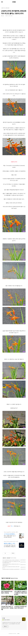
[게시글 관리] (8, 553)
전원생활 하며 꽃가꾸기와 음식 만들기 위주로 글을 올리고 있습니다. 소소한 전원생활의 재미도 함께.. (11, 623)
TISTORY (14, 633)
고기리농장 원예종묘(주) (9, 534)
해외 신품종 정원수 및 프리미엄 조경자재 (10, 536)
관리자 (18, 633)
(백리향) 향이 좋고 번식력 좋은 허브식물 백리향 (10, 569)
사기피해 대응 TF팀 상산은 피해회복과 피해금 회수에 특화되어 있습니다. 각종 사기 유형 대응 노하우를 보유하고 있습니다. (10, 546)
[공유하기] (7, 553)
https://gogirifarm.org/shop (9, 532)
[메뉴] (2, 2)
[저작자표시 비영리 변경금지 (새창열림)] (17, 553)
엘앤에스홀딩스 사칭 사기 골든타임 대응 (10, 543)
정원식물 (8, 557)
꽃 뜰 (14, 2)
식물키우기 (4, 557)
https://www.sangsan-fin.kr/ (10, 541)
